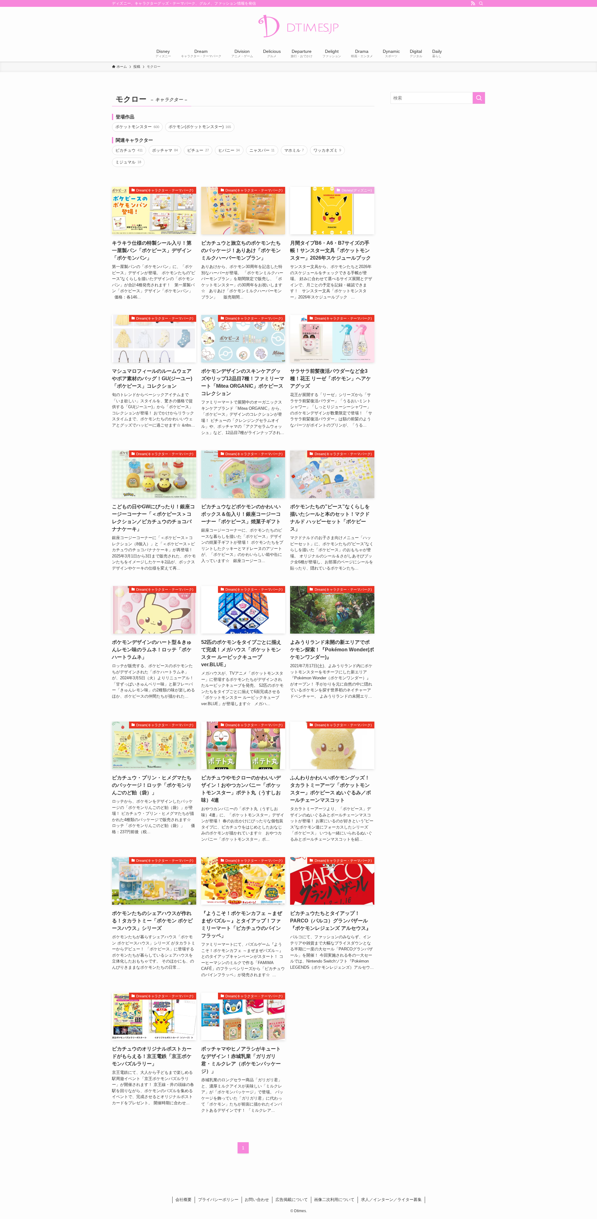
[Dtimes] (298, 26)
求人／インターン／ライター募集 (391, 1199)
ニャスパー (262, 150)
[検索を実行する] (479, 98)
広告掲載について (291, 1199)
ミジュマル (128, 162)
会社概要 (183, 1199)
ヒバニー (229, 150)
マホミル (294, 150)
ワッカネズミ (327, 150)
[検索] (481, 3)
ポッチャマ (165, 150)
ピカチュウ (128, 150)
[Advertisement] (438, 153)
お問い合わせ (257, 1199)
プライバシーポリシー (218, 1199)
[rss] (473, 3)
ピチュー (198, 150)
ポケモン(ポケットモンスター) (200, 126)
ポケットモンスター (137, 126)
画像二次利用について (334, 1199)
